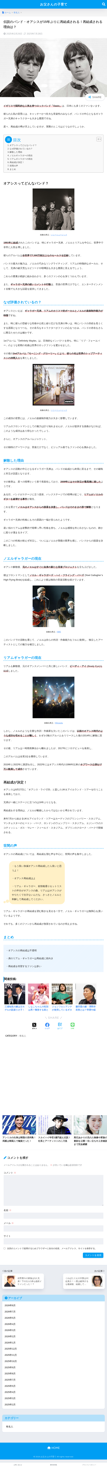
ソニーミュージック (59, 235)
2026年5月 (10, 1318)
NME (59, 632)
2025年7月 (10, 1380)
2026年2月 (10, 1336)
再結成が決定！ (17, 162)
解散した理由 (16, 152)
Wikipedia (59, 723)
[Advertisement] (53, 1076)
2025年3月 (10, 1398)
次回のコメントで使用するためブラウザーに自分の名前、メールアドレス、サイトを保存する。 (52, 1248)
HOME (55, 1448)
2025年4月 (10, 1392)
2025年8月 (10, 1373)
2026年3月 (10, 1330)
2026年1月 (10, 1342)
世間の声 (14, 166)
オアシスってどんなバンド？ (23, 145)
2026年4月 (10, 1324)
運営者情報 (53, 1465)
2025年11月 (11, 1355)
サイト (7, 1236)
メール (9, 1223)
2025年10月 (11, 1361)
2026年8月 (10, 1305)
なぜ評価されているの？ (21, 148)
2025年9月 (10, 1367)
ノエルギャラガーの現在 (21, 155)
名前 (7, 1210)
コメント (10, 1172)
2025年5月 (10, 1386)
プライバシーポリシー (89, 1465)
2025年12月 (11, 1348)
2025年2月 (10, 1404)
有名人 (22, 1035)
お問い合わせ (18, 1465)
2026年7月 (10, 1311)
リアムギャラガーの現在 (21, 159)
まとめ (13, 169)
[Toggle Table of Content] (97, 139)
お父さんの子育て (54, 4)
